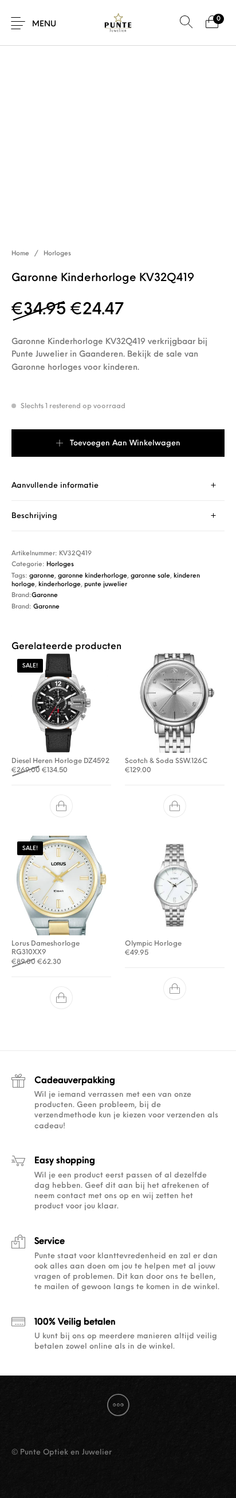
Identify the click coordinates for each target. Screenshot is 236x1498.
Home (20, 254)
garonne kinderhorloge (92, 576)
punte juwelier (105, 585)
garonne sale (150, 576)
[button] (61, 806)
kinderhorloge (59, 585)
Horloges (57, 254)
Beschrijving (34, 516)
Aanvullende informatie (55, 485)
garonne (41, 576)
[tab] (118, 486)
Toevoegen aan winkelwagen (125, 443)
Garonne (45, 595)
